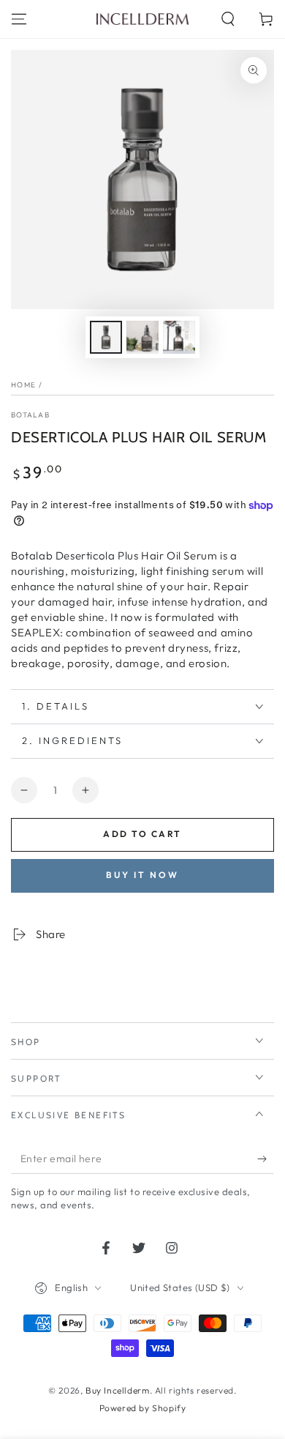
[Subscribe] (265, 1159)
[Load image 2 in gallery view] (142, 337)
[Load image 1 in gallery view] (106, 337)
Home (23, 385)
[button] (228, 19)
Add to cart (142, 833)
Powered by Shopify (142, 1407)
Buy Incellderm (117, 1390)
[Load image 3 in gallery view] (179, 337)
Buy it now (142, 874)
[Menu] (19, 19)
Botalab (30, 415)
